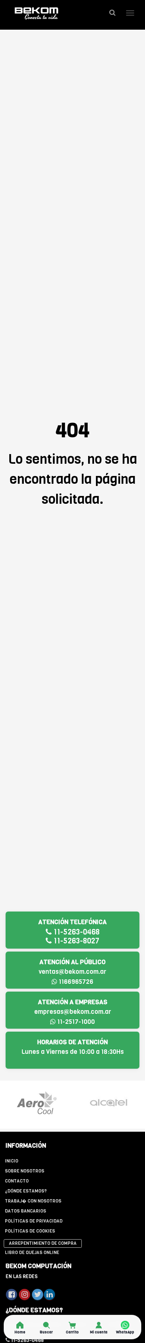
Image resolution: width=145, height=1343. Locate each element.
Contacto (17, 1181)
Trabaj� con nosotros (33, 1201)
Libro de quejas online (32, 1253)
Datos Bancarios (25, 1211)
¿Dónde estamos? (26, 1191)
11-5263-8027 (75, 941)
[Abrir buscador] (112, 13)
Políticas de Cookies (30, 1231)
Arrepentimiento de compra (43, 1243)
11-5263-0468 (76, 932)
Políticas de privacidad (33, 1221)
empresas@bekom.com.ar (72, 1012)
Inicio (11, 1161)
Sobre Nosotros (24, 1171)
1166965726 (75, 982)
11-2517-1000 (75, 1022)
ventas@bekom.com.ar (72, 971)
